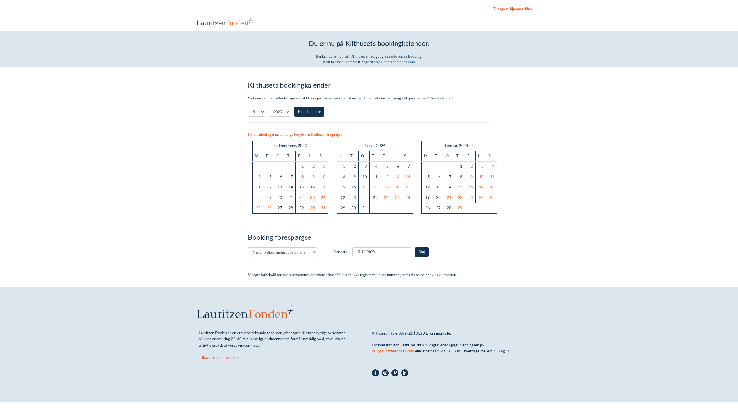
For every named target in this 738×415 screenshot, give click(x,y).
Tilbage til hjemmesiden (512, 9)
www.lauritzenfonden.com (394, 62)
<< (276, 146)
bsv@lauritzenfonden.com (393, 351)
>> (471, 146)
